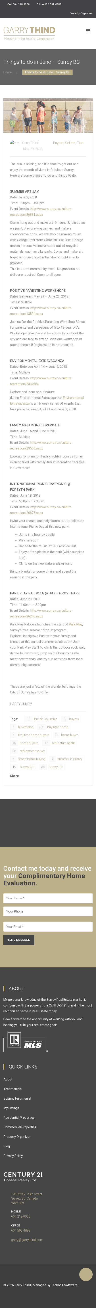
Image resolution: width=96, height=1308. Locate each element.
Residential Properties (19, 1117)
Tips (80, 143)
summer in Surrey (67, 759)
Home (7, 72)
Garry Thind (23, 1285)
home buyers (25, 743)
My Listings (11, 1108)
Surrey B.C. (24, 767)
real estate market (29, 751)
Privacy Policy (13, 1156)
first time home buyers (31, 735)
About (8, 1079)
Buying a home (54, 727)
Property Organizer (81, 13)
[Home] (29, 33)
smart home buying (29, 759)
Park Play (75, 624)
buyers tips (23, 727)
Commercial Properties (20, 1127)
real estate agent (60, 743)
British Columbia (42, 719)
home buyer (67, 735)
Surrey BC (52, 767)
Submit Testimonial (17, 1098)
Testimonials (13, 1089)
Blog (7, 1146)
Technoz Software (64, 1285)
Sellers (70, 143)
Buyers (58, 143)
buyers (71, 719)
